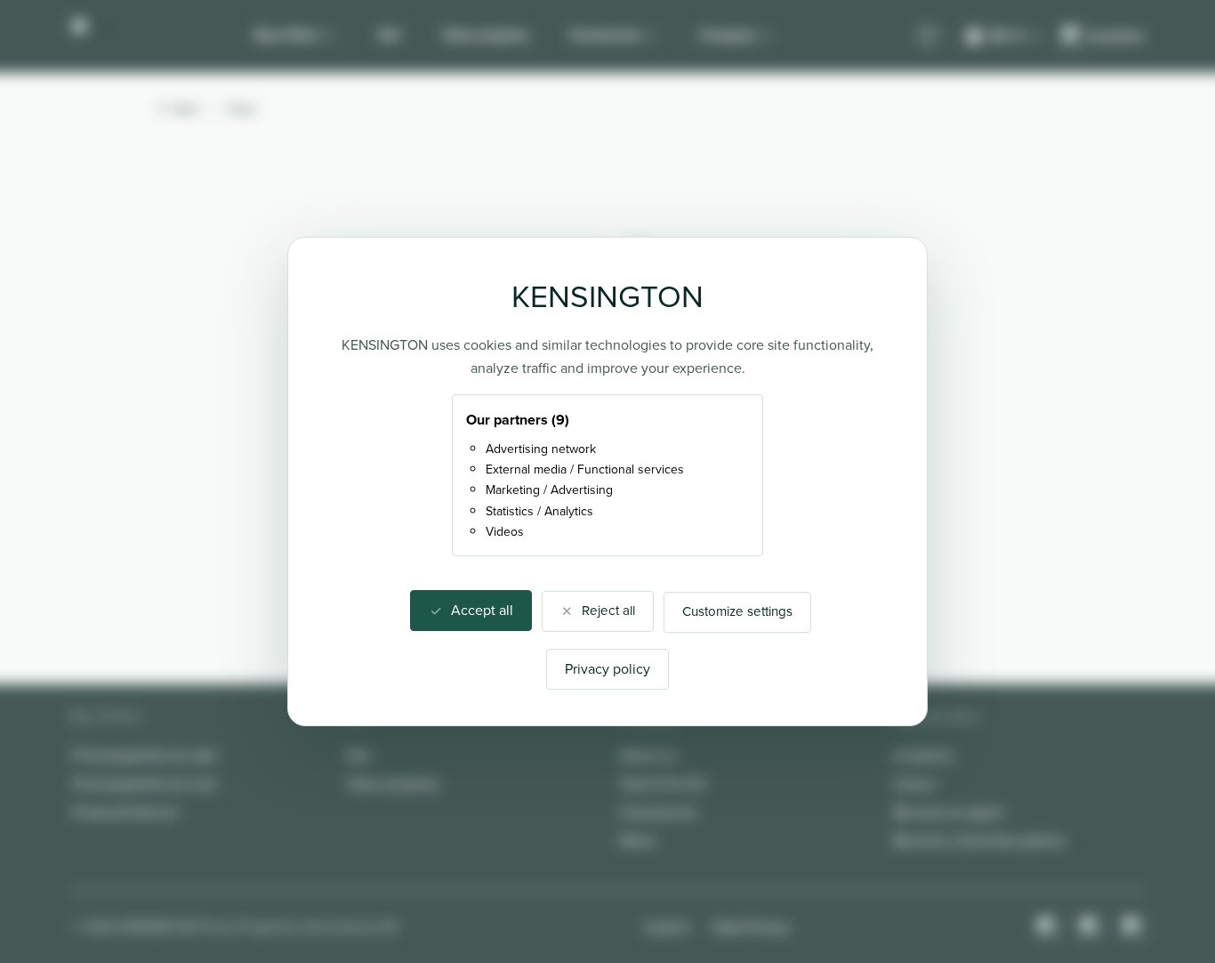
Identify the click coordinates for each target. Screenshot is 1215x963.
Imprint (666, 927)
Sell (389, 35)
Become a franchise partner (979, 840)
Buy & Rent (286, 35)
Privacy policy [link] (607, 669)
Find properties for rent (144, 783)
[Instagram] (1047, 927)
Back (186, 109)
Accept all (482, 610)
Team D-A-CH (662, 783)
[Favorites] (927, 36)
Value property (485, 35)
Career (915, 783)
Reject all (608, 610)
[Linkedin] (1133, 927)
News (637, 840)
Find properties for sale (144, 755)
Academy (923, 755)
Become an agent (948, 812)
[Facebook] (1090, 927)
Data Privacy (751, 927)
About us (648, 755)
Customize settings (737, 611)
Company (727, 35)
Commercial (605, 35)
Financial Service (126, 812)
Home (242, 109)
